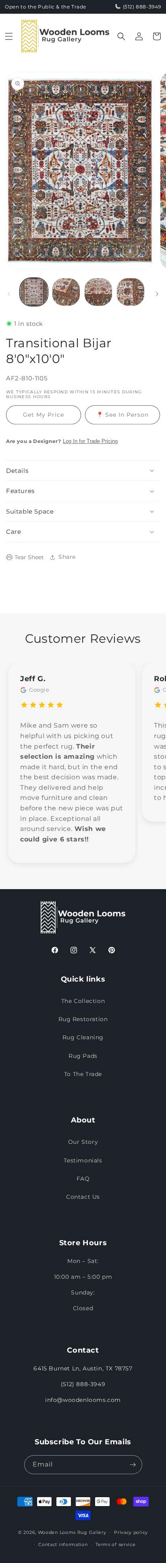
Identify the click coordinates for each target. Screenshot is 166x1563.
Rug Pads (83, 1055)
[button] (9, 36)
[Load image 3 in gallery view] (98, 292)
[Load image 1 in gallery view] (34, 292)
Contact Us (83, 1196)
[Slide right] (157, 294)
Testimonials (83, 1160)
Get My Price (43, 414)
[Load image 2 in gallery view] (66, 292)
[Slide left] (9, 294)
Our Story (83, 1142)
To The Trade (83, 1074)
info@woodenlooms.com (83, 1400)
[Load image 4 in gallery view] (130, 292)
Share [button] (67, 556)
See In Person (122, 414)
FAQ (83, 1178)
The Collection (83, 1001)
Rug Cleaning (83, 1037)
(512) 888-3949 (83, 1384)
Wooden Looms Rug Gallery (72, 1532)
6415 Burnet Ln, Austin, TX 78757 (82, 1368)
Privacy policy (131, 1532)
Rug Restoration (83, 1019)
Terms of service (115, 1544)
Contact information (62, 1544)
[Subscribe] (133, 1464)
